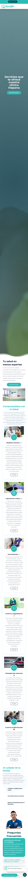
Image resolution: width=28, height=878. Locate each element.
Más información (14, 92)
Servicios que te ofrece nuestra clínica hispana (14, 82)
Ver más (14, 474)
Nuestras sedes (14, 384)
